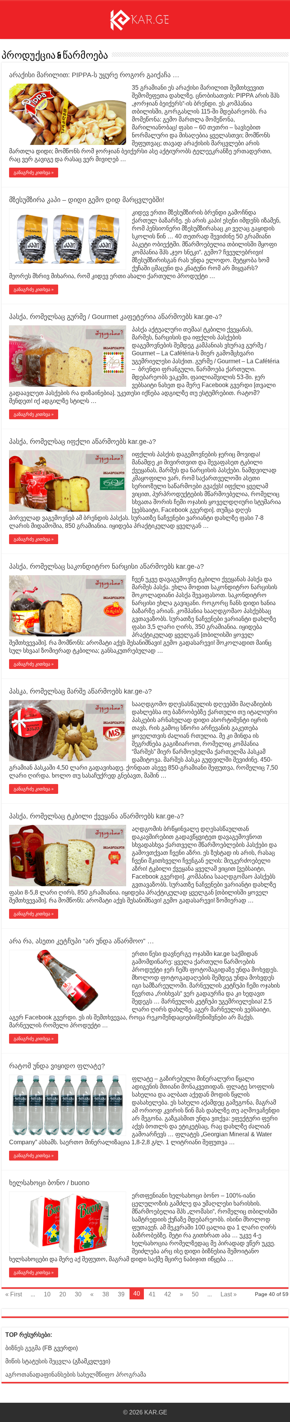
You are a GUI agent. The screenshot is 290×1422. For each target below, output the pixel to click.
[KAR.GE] (145, 18)
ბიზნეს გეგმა (23, 1348)
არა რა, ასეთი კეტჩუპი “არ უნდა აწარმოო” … (81, 941)
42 (167, 1294)
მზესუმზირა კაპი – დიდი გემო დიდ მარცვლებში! (86, 200)
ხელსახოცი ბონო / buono (49, 1183)
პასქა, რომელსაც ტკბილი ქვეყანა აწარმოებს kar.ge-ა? (96, 816)
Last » (229, 1294)
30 (78, 1294)
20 (62, 1294)
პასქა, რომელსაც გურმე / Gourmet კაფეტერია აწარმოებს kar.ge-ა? (115, 316)
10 (47, 1294)
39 (121, 1294)
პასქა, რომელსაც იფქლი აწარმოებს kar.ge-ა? (82, 441)
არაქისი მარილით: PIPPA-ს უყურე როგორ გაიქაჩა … (94, 75)
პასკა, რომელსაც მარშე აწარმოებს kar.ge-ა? (80, 691)
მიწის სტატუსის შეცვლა (38, 1361)
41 (152, 1294)
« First (13, 1294)
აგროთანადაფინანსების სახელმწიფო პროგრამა (75, 1374)
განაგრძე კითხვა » (34, 172)
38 (105, 1294)
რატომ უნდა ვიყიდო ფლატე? (57, 1066)
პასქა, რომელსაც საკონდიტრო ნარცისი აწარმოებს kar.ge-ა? (106, 566)
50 (195, 1294)
